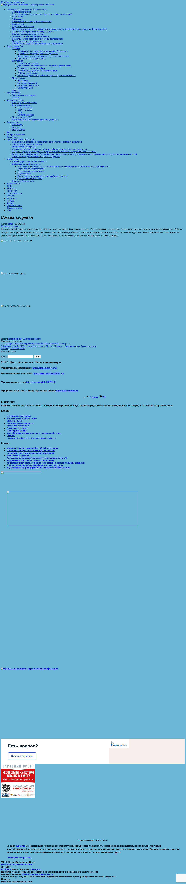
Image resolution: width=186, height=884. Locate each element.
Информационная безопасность (26, 164)
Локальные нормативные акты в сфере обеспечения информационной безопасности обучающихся (63, 166)
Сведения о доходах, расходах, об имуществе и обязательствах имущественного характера (54, 151)
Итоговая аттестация (21, 105)
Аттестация (22, 80)
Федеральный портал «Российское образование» (30, 460)
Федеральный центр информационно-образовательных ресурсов (38, 468)
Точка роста (12, 191)
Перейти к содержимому (12, 2)
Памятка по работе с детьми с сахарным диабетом (31, 438)
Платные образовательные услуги (28, 34)
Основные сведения (21, 12)
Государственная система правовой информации (30, 453)
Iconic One (6, 869)
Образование (18, 19)
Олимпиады (17, 124)
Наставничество (14, 193)
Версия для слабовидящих (13, 348)
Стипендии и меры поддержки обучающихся (33, 31)
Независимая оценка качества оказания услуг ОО (35, 120)
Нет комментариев (9, 226)
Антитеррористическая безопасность (29, 161)
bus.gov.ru (20, 846)
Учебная (16, 48)
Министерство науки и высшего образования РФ (31, 450)
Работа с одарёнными (27, 73)
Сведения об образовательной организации (27, 9)
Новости (11, 196)
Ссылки (15, 97)
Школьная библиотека (18, 426)
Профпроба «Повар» (59, 344)
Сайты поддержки (25, 115)
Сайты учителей (25, 88)
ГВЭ (19, 112)
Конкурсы (16, 127)
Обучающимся (24, 173)
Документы (17, 17)
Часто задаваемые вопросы (24, 95)
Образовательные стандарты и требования (31, 21)
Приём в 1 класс (14, 205)
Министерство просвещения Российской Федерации (32, 448)
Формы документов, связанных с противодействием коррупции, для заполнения (49, 149)
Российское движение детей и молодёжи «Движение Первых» (46, 75)
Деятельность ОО (15, 46)
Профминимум (15, 339)
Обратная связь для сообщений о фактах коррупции (36, 156)
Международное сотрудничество (27, 41)
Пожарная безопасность (23, 181)
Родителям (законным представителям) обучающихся (42, 176)
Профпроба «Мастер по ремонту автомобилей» (24, 344)
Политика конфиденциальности (16, 864)
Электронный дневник (18, 455)
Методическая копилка (28, 85)
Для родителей (13, 93)
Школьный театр (14, 208)
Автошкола (12, 198)
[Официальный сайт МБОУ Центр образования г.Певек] (27, 5)
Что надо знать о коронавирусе (22, 418)
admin (10, 224)
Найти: (4, 356)
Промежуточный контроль (24, 102)
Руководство (18, 24)
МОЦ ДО (11, 200)
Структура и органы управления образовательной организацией (42, 14)
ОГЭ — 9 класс (24, 110)
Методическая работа (27, 83)
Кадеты (10, 203)
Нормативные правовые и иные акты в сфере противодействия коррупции (47, 142)
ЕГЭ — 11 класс (24, 107)
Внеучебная (17, 61)
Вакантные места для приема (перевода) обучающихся (37, 39)
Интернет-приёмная (16, 134)
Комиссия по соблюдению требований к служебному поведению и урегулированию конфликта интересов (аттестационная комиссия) (74, 154)
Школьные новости (32, 339)
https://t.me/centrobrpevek (45, 368)
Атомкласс (11, 188)
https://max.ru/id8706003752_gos (49, 373)
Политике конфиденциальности (37, 874)
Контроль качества (15, 100)
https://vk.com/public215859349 (40, 382)
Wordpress (36, 869)
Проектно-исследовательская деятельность (37, 70)
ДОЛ (9, 210)
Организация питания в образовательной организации (37, 44)
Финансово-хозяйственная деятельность (30, 36)
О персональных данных (19, 416)
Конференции (18, 129)
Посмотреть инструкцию (19, 857)
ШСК (9, 186)
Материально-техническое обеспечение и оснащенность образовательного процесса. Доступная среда (59, 29)
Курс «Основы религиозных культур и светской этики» (43, 56)
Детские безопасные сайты (29, 178)
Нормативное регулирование (31, 169)
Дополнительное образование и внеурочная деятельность (44, 66)
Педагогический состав (23, 26)
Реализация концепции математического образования (42, 51)
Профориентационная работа (31, 68)
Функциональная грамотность (31, 58)
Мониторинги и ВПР (22, 117)
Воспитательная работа (28, 63)
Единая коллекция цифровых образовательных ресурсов (35, 465)
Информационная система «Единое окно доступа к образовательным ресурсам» (46, 463)
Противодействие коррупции (20, 139)
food (8, 132)
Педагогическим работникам (31, 171)
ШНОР (15, 90)
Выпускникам (13, 183)
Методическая (18, 78)
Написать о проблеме (22, 756)
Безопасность (13, 159)
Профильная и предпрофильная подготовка (37, 53)
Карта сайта (12, 137)
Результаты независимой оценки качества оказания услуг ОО (37, 458)
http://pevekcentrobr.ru (67, 391)
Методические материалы (24, 147)
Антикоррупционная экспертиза (27, 144)
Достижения (12, 122)
